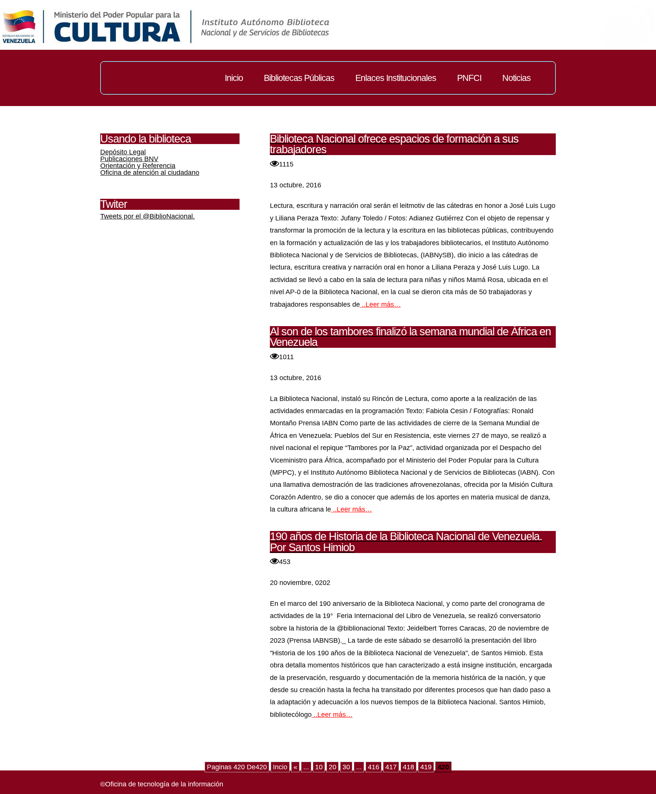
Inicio (234, 78)
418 (408, 767)
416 (373, 767)
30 (346, 767)
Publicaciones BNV (129, 159)
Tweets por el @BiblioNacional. (147, 216)
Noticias (516, 78)
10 (319, 767)
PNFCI (469, 78)
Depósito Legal (123, 152)
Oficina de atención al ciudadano (149, 172)
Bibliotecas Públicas (299, 78)
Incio (280, 767)
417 (391, 767)
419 (426, 767)
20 (332, 767)
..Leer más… (380, 304)
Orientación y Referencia (137, 166)
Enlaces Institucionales (395, 78)
